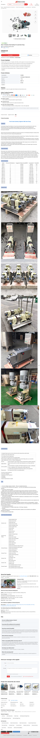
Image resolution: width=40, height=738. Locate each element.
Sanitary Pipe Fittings (15, 604)
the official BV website (23, 576)
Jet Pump (3, 715)
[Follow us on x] (33, 731)
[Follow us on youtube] (36, 731)
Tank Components (13, 705)
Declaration (30, 735)
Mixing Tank (14, 605)
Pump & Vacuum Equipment (20, 7)
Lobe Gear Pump (11, 725)
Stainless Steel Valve (4, 702)
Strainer (8, 605)
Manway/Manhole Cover (14, 702)
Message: (4, 668)
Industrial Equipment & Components (9, 7)
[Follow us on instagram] (34, 731)
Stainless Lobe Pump (26, 725)
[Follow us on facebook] (32, 731)
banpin (21, 702)
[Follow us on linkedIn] (28, 733)
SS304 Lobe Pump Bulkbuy (18, 727)
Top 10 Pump (4, 727)
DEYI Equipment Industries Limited (8, 46)
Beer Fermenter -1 (22, 705)
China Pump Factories (5, 722)
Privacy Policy (35, 735)
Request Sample (17, 57)
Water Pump (16, 715)
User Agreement (25, 735)
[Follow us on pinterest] (37, 731)
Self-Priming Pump (9, 715)
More (2, 729)
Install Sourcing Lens (5, 733)
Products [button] (9, 4)
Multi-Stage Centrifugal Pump (24, 715)
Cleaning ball (31, 702)
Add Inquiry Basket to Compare (20, 38)
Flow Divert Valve (3, 704)
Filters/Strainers (12, 704)
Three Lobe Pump (4, 725)
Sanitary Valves (9, 604)
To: (5, 665)
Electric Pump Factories (14, 722)
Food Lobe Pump (18, 725)
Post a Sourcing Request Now (28, 676)
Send (8, 676)
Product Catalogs (14, 700)
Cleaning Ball (28, 604)
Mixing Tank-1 (32, 705)
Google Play (9, 731)
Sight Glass (21, 704)
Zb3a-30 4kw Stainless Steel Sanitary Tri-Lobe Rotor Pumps (20, 692)
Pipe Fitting (2, 705)
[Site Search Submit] (26, 4)
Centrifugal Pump (28, 7)
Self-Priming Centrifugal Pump (6, 718)
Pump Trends (10, 727)
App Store (3, 731)
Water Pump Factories (23, 722)
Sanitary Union (21, 604)
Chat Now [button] (30, 55)
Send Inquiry (10, 55)
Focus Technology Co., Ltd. (13, 735)
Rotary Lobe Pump (35, 725)
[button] (1, 1)
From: (5, 663)
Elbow (11, 605)
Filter (25, 604)
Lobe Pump (32, 604)
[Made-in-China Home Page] (20, 2)
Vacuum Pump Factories (32, 722)
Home (2, 7)
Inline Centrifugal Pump (16, 718)
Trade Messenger (16, 731)
